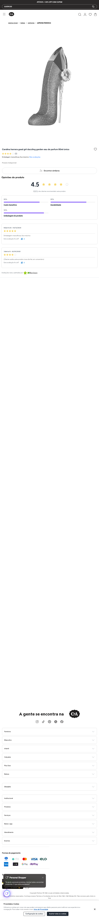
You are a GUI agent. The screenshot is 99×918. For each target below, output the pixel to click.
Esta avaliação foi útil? (11, 239)
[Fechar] (95, 909)
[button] (79, 14)
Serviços (7, 815)
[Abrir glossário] (53, 786)
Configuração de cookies (34, 914)
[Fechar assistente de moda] (43, 878)
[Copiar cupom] (93, 6)
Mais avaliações (34, 157)
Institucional (8, 798)
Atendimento (8, 832)
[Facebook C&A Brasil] (61, 722)
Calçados (7, 757)
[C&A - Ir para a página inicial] (11, 14)
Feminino (7, 731)
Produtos (7, 807)
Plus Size (7, 766)
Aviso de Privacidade (41, 909)
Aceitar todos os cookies (57, 914)
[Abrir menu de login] (85, 14)
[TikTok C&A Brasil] (43, 722)
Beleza (6, 774)
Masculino (8, 740)
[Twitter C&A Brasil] (55, 722)
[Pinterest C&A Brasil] (49, 722)
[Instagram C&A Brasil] (37, 722)
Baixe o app (8, 824)
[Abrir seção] (54, 731)
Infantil (6, 748)
